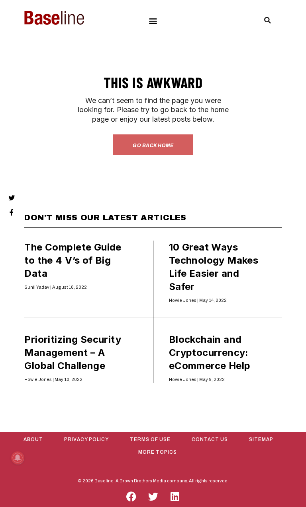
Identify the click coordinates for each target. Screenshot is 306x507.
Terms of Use (150, 439)
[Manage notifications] (17, 457)
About (33, 439)
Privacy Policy (86, 439)
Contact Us (210, 439)
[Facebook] (131, 497)
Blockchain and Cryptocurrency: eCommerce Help (210, 352)
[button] (152, 20)
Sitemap (261, 439)
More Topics (157, 452)
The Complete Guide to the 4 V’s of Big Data (72, 260)
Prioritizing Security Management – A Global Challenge (72, 352)
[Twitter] (153, 497)
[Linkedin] (175, 497)
